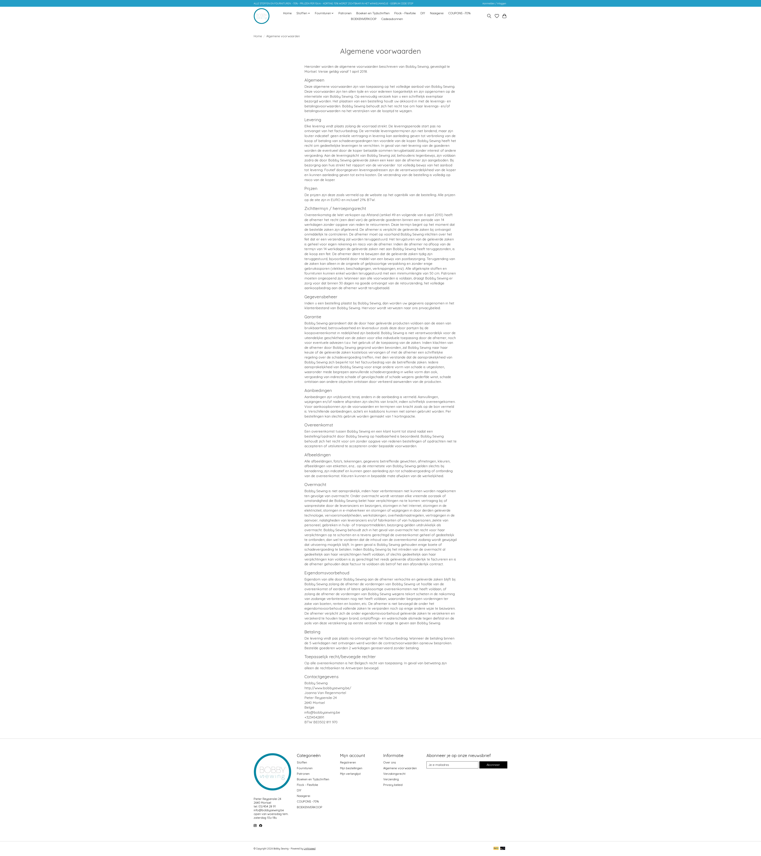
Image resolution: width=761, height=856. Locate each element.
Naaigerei (437, 13)
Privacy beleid (392, 785)
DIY (423, 13)
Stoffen (302, 762)
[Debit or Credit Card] (502, 848)
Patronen (345, 13)
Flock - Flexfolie (405, 13)
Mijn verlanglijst (350, 774)
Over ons (389, 762)
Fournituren (305, 768)
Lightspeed (309, 848)
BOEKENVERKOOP (364, 19)
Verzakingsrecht (394, 774)
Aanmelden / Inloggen (494, 3)
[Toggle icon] (489, 16)
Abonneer (493, 765)
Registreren (348, 762)
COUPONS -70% (459, 13)
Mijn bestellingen (351, 768)
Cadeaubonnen (392, 19)
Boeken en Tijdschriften (373, 13)
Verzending (391, 779)
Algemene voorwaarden (400, 768)
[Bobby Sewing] (262, 16)
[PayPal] (496, 848)
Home (287, 13)
